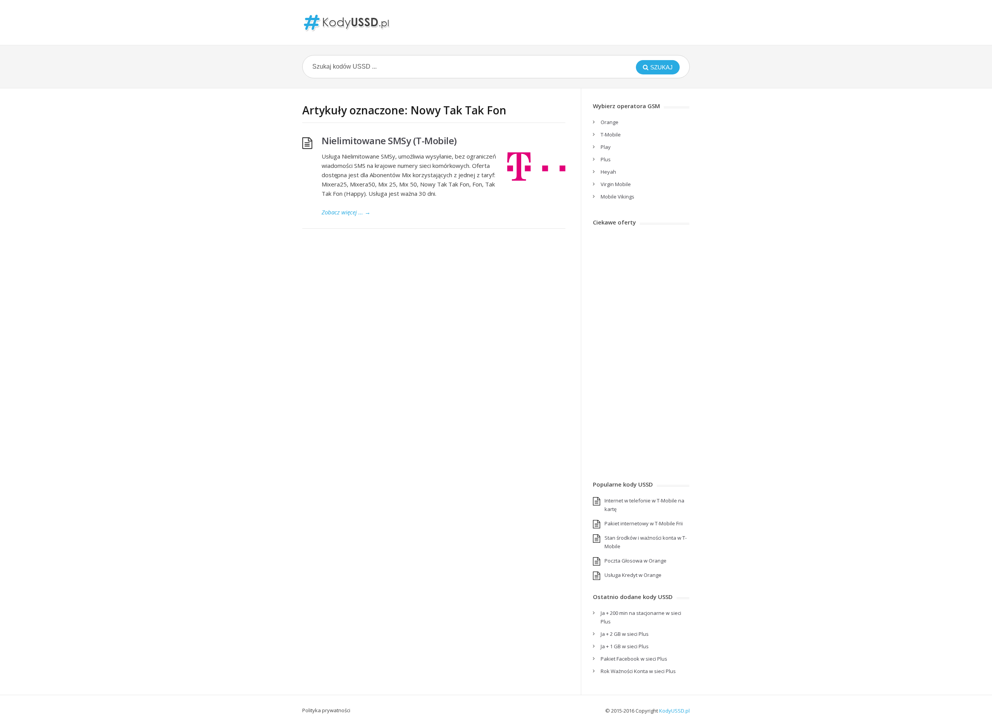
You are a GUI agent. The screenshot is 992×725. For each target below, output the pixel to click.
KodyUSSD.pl (674, 710)
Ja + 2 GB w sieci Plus (625, 633)
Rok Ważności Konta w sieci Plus (638, 671)
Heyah (608, 171)
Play (606, 146)
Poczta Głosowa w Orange (635, 560)
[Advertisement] (641, 350)
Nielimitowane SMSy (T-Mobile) (389, 140)
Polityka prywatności (326, 710)
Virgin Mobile (616, 184)
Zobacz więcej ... (346, 212)
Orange (609, 122)
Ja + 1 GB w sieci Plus (625, 646)
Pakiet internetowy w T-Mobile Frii (643, 523)
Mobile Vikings (617, 196)
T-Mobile (611, 134)
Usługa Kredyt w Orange (632, 574)
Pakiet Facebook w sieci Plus (634, 658)
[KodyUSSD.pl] (346, 22)
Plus (606, 159)
